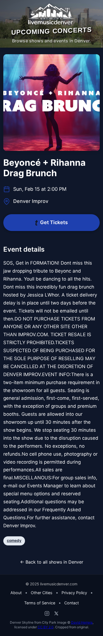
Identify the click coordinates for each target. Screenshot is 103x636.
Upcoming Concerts (51, 31)
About (16, 592)
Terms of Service (39, 602)
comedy (14, 540)
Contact (71, 602)
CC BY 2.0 (46, 627)
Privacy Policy (74, 592)
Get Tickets (54, 222)
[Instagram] (46, 613)
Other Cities (41, 592)
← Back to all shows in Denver (51, 562)
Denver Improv (30, 201)
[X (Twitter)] (56, 613)
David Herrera (82, 622)
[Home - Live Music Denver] (51, 14)
